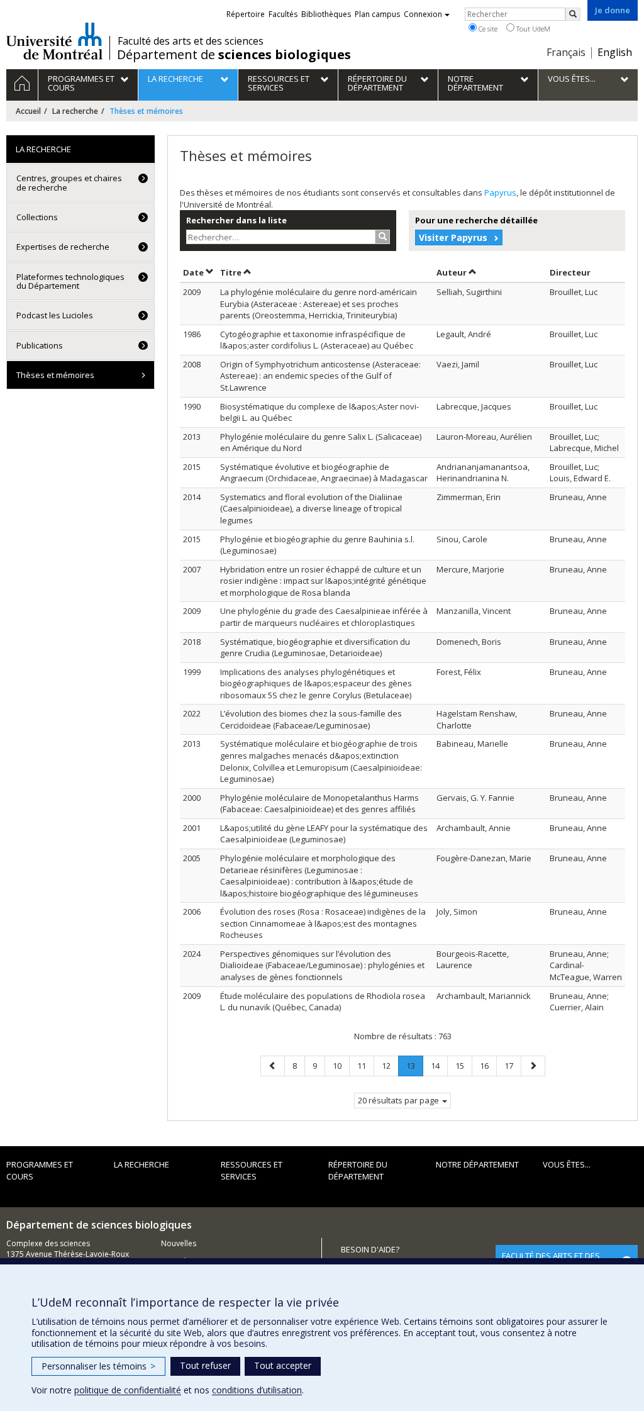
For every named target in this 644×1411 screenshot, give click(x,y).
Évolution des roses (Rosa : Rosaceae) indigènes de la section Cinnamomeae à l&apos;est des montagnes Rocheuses (323, 923)
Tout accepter (282, 1365)
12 (390, 1065)
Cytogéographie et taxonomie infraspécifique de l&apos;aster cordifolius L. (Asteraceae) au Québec (316, 340)
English (614, 52)
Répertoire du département (357, 1170)
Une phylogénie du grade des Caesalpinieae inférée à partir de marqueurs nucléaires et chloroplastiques (324, 616)
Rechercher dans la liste (236, 220)
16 (488, 1065)
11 (365, 1065)
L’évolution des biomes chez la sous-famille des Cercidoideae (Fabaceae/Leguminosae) (311, 719)
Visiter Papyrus (453, 237)
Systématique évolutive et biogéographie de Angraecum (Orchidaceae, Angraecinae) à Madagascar (324, 472)
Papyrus (500, 192)
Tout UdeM (532, 28)
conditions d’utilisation (257, 1390)
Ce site (487, 28)
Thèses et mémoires (55, 375)
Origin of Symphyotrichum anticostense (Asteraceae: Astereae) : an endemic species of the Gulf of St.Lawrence (320, 376)
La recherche (75, 111)
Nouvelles (178, 1243)
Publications (39, 345)
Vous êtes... (567, 1164)
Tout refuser (205, 1365)
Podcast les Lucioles (54, 315)
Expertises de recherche (62, 246)
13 (414, 1067)
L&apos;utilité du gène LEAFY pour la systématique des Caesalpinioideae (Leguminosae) (324, 833)
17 (512, 1065)
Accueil (28, 111)
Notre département (477, 1164)
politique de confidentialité (127, 1390)
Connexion (423, 14)
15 (463, 1065)
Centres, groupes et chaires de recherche (69, 182)
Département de (234, 54)
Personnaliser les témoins (98, 1366)
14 (439, 1065)
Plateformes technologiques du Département (70, 281)
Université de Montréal (54, 41)
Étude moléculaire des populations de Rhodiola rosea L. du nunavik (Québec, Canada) (322, 1001)
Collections (37, 217)
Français (566, 52)
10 (341, 1065)
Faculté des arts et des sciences (191, 41)
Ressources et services (251, 1170)
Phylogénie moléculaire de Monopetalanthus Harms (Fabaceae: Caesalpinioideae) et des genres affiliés (319, 803)
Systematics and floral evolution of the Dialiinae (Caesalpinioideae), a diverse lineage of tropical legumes (311, 508)
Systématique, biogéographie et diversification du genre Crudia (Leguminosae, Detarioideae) (315, 647)
